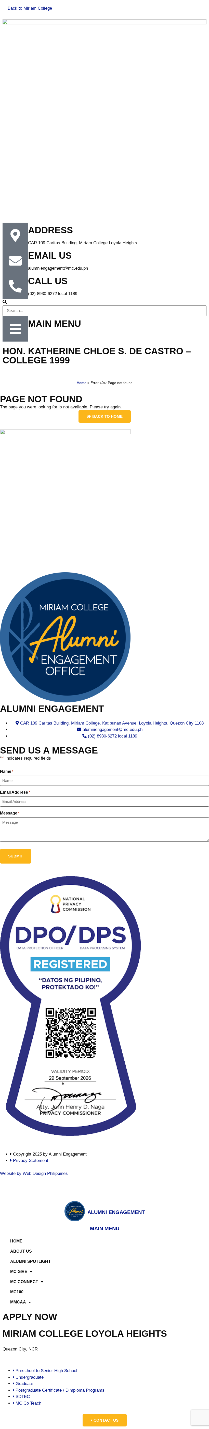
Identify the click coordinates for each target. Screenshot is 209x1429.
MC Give (18, 1271)
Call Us (48, 281)
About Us (21, 1251)
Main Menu (54, 323)
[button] (104, 302)
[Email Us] (15, 260)
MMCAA (18, 1302)
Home (81, 383)
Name (6, 772)
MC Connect (24, 1282)
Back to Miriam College (30, 8)
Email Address (15, 792)
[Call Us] (15, 286)
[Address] (15, 235)
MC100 (16, 1292)
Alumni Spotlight (30, 1261)
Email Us (50, 255)
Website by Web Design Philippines (34, 1173)
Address (50, 230)
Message (9, 813)
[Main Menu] (15, 329)
